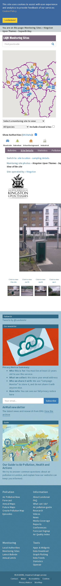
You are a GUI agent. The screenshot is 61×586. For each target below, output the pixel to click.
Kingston (31, 171)
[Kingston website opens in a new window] (18, 186)
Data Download (40, 551)
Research (38, 510)
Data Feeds (39, 557)
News (36, 517)
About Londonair (41, 496)
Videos (36, 513)
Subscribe (51, 400)
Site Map (38, 582)
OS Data (27, 134)
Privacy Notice (25, 582)
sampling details (40, 158)
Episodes (7, 513)
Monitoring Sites (11, 551)
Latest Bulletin (10, 554)
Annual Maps (9, 503)
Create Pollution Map (13, 510)
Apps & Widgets (41, 547)
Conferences (40, 527)
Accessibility (34, 578)
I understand (10, 20)
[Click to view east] (54, 291)
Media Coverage (41, 520)
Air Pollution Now (11, 496)
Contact (14, 578)
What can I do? (40, 503)
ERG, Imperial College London (34, 575)
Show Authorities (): (18, 134)
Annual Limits (9, 557)
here (11, 394)
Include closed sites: (41, 126)
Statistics (42, 150)
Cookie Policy (10, 11)
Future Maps (9, 507)
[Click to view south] (41, 291)
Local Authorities (11, 547)
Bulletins (12, 150)
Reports (37, 524)
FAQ (35, 500)
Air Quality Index (41, 534)
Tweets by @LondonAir (14, 320)
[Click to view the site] (13, 291)
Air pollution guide (42, 507)
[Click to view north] (27, 291)
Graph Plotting (40, 554)
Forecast (7, 500)
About (23, 578)
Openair (37, 564)
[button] (35, 65)
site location (24, 158)
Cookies (46, 578)
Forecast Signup (41, 530)
